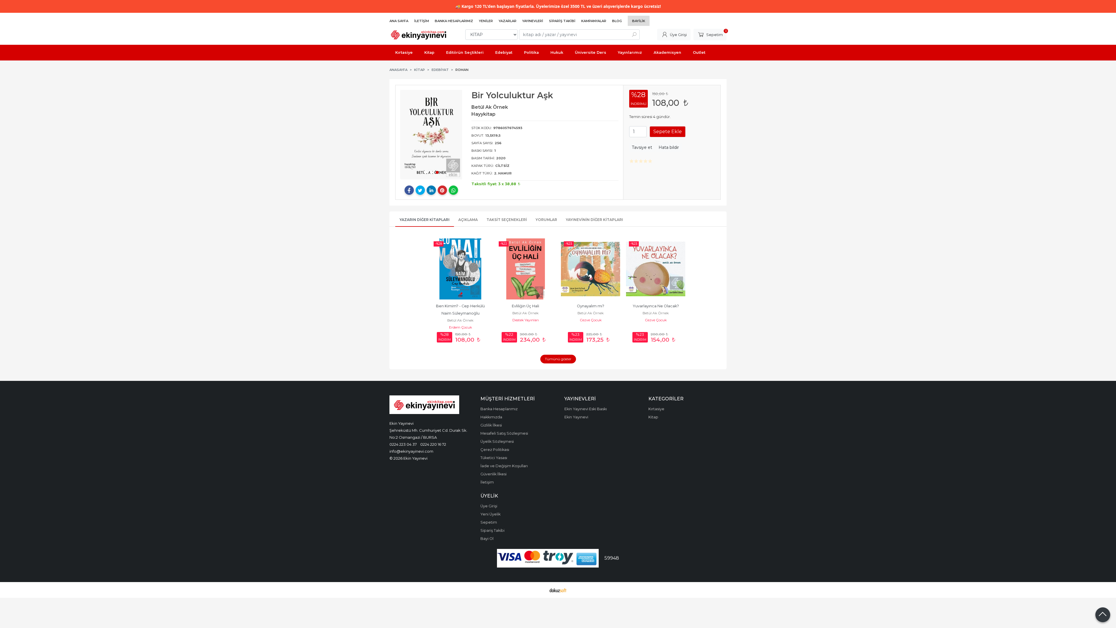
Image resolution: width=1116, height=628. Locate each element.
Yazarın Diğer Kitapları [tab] (425, 219)
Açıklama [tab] (468, 219)
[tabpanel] (431, 134)
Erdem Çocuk (460, 327)
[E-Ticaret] (558, 590)
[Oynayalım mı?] (590, 268)
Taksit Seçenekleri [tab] (507, 219)
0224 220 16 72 (433, 444)
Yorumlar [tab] (546, 219)
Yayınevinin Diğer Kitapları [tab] (594, 219)
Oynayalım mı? (590, 306)
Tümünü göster (558, 359)
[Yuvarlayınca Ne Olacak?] (655, 268)
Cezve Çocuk (591, 320)
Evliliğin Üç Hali (525, 306)
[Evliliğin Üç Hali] (525, 268)
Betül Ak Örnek (460, 320)
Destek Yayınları (525, 320)
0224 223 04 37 (403, 444)
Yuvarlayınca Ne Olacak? (656, 306)
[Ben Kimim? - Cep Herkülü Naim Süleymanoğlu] (460, 268)
